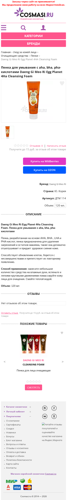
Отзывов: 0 (36, 145)
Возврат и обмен (15, 456)
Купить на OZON (44, 170)
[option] (33, 360)
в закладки (61, 333)
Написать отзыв (56, 145)
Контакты (11, 467)
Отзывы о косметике (17, 448)
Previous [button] (4, 361)
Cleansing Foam (33, 362)
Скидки (10, 428)
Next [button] (62, 361)
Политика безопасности (19, 459)
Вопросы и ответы (16, 444)
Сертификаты (13, 424)
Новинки (11, 432)
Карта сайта (12, 463)
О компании (12, 420)
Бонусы (10, 436)
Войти (43, 28)
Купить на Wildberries (45, 161)
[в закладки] (62, 83)
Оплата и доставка (16, 452)
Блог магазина (14, 440)
